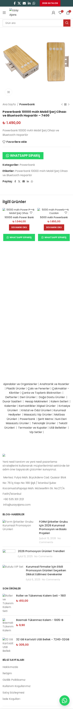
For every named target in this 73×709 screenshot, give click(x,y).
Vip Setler (35, 432)
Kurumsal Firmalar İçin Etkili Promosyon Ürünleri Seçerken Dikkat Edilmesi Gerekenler (46, 570)
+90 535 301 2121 (13, 499)
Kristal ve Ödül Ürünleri (36, 410)
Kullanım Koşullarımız (17, 686)
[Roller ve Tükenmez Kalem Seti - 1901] (8, 603)
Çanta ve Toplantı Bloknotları (41, 393)
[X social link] (19, 3)
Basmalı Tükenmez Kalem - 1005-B (39, 620)
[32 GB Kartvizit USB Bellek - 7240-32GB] (8, 645)
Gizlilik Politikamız (14, 680)
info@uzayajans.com (17, 505)
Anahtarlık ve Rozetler (55, 384)
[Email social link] (24, 3)
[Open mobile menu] (4, 12)
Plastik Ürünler (15, 388)
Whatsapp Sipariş (25, 155)
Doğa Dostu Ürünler (52, 397)
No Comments (43, 556)
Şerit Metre (45, 419)
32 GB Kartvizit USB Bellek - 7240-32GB (42, 639)
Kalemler (10, 406)
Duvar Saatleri (13, 401)
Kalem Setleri (59, 401)
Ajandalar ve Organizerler (20, 384)
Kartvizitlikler (27, 406)
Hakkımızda (10, 667)
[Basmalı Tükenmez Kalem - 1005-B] (8, 625)
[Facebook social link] (15, 3)
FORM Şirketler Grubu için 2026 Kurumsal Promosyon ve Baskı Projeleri (53, 527)
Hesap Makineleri (36, 401)
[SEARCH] (66, 23)
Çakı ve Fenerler (39, 388)
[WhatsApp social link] (34, 3)
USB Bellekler (58, 428)
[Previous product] (62, 104)
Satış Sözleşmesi (13, 693)
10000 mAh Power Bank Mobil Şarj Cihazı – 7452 (19, 219)
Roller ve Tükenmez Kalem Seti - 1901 (41, 596)
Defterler (11, 397)
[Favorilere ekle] (31, 213)
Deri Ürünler (28, 397)
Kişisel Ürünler (46, 406)
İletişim (7, 673)
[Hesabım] (53, 12)
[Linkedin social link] (29, 3)
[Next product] (68, 104)
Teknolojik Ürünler (44, 423)
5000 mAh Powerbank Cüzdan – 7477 (54, 219)
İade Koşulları (11, 699)
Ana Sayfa (9, 104)
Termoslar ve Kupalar (32, 428)
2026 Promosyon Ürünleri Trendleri (41, 551)
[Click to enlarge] (8, 92)
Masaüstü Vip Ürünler (38, 415)
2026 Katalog (50, 3)
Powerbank (27, 104)
